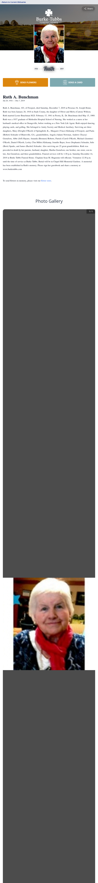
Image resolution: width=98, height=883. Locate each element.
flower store (46, 180)
